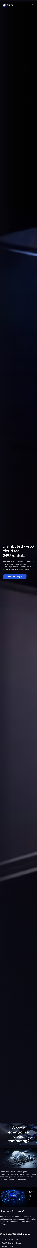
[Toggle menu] (32, 5)
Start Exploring (13, 579)
